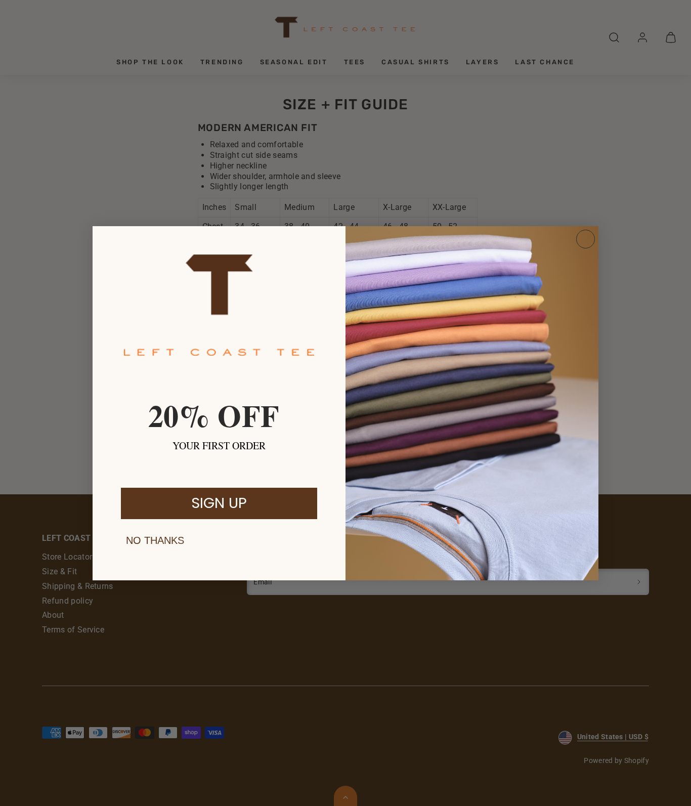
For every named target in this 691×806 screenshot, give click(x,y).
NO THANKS (155, 540)
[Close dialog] (585, 239)
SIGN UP (219, 503)
